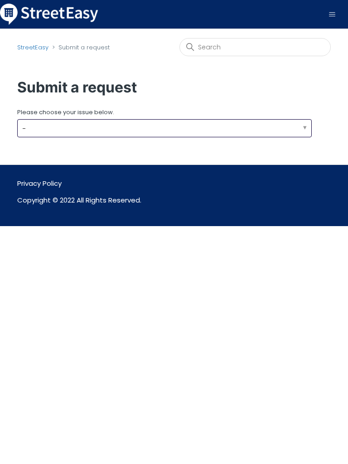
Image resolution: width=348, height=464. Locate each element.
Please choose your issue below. (65, 112)
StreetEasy (32, 47)
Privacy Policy (39, 183)
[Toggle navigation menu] (332, 14)
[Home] (49, 14)
